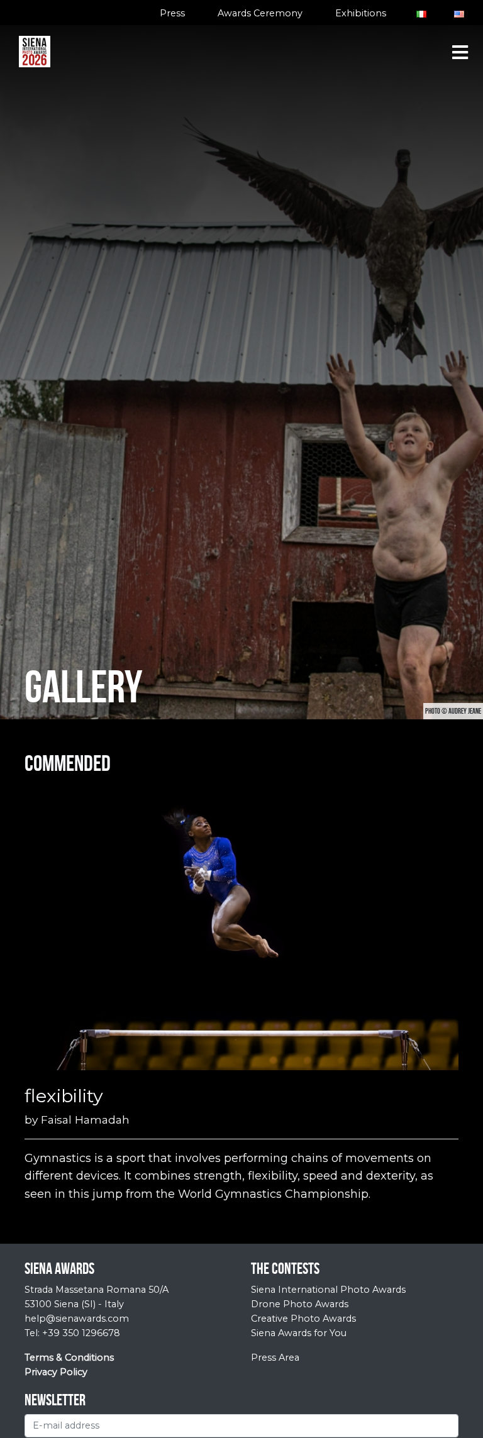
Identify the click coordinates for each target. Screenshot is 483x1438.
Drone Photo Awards (299, 1304)
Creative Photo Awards (303, 1318)
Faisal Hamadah (85, 1119)
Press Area (275, 1357)
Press (172, 13)
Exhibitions (360, 13)
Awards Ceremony (260, 13)
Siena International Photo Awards (328, 1289)
